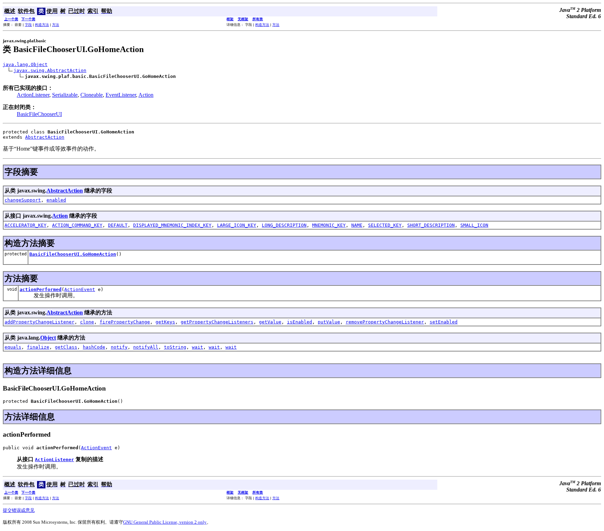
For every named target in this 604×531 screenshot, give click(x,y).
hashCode (94, 347)
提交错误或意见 (19, 510)
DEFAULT (118, 225)
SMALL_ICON (474, 225)
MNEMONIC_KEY (329, 225)
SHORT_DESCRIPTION (431, 225)
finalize (38, 347)
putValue (329, 322)
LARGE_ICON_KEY (236, 225)
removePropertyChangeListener (385, 322)
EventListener (121, 95)
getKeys (165, 322)
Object (48, 338)
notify (119, 347)
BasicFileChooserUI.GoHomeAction (72, 254)
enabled (56, 200)
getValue (270, 322)
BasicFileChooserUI (39, 114)
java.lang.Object (25, 64)
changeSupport (23, 200)
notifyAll (145, 347)
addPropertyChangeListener (39, 322)
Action (145, 95)
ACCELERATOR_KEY (25, 225)
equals (13, 347)
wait (197, 347)
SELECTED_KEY (385, 225)
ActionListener (33, 95)
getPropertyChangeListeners (217, 322)
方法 (55, 25)
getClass (66, 347)
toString (175, 347)
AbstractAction (44, 137)
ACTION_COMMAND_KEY (77, 225)
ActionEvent (79, 289)
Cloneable (91, 95)
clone (87, 322)
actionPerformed (41, 289)
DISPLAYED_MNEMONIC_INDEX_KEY (172, 225)
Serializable (65, 95)
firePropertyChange (125, 322)
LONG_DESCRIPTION (284, 225)
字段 (28, 25)
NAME (356, 225)
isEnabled (299, 322)
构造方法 (42, 25)
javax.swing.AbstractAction (50, 70)
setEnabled (444, 322)
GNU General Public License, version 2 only (165, 522)
